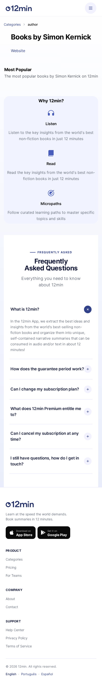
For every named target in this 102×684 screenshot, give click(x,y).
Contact (12, 607)
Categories (12, 24)
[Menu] (90, 8)
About (10, 599)
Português (29, 674)
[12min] (19, 8)
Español (47, 674)
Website (18, 50)
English (11, 674)
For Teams (14, 575)
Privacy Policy (17, 638)
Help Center (15, 630)
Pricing (11, 567)
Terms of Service (19, 646)
